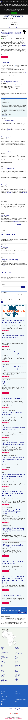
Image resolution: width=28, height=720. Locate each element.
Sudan (16, 676)
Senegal (16, 672)
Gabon (2, 660)
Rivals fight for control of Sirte (8, 200)
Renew (15, 709)
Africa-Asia (17, 695)
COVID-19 (8, 134)
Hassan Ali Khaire (16, 221)
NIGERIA (2, 79)
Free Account (20, 709)
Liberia (16, 663)
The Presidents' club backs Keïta (9, 152)
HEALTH (5, 134)
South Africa (17, 675)
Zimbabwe (3, 681)
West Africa (17, 691)
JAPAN (7, 440)
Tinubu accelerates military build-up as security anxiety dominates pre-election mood (13, 493)
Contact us (15, 708)
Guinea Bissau (4, 662)
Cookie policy (20, 718)
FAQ (19, 708)
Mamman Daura (9, 192)
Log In (7, 709)
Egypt (16, 656)
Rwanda (16, 671)
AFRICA (2, 134)
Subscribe (11, 709)
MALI (2, 150)
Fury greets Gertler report (7, 120)
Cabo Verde (3, 651)
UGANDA (3, 425)
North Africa (3, 695)
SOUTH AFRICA (3, 60)
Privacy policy (15, 718)
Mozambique (17, 669)
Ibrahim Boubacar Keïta (12, 160)
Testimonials (17, 704)
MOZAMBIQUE (4, 542)
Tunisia (2, 679)
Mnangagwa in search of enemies (11, 34)
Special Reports (4, 703)
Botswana (17, 648)
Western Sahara (4, 680)
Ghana (2, 661)
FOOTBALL (3, 364)
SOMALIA (2, 213)
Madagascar (17, 665)
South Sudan (3, 676)
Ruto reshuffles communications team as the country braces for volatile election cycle (13, 476)
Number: (12, 298)
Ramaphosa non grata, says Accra (12, 595)
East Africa (3, 691)
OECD (2, 270)
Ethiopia (16, 658)
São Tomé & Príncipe (5, 672)
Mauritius (17, 667)
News (2, 687)
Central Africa (17, 693)
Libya (2, 665)
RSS (18, 27)
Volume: (2, 298)
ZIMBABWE (3, 30)
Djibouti (2, 656)
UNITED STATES (8, 525)
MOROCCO (6, 410)
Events (16, 701)
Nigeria (2, 671)
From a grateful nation (8, 234)
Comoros (3, 653)
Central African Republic (6, 652)
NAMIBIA (3, 440)
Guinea (16, 661)
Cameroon (17, 651)
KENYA (2, 232)
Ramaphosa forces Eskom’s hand (12, 398)
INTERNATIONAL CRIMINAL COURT (10, 455)
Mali (16, 666)
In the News (17, 703)
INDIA (3, 349)
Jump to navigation (1, 2)
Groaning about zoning (6, 185)
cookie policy (12, 9)
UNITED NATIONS (9, 507)
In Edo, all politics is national (9, 82)
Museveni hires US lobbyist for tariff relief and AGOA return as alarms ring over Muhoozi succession (13, 530)
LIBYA (2, 198)
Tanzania (2, 678)
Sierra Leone (17, 674)
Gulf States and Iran (4, 696)
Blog (2, 701)
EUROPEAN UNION (12, 410)
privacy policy (6, 9)
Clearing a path (5, 215)
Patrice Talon (3, 265)
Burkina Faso (3, 649)
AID (4, 270)
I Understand (14, 12)
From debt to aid (6, 272)
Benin (2, 648)
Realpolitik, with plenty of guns (8, 168)
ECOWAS (5, 150)
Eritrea (16, 657)
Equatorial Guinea (4, 657)
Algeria (2, 647)
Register (6, 619)
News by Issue (3, 699)
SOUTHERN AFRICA (8, 349)
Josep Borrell (19, 224)
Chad (16, 652)
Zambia (16, 680)
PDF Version (12, 27)
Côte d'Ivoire (17, 655)
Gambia (16, 660)
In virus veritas (5, 62)
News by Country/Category (20, 699)
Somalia (2, 675)
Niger (16, 670)
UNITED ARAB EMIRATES (9, 574)
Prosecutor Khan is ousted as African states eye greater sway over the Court (13, 459)
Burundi (16, 649)
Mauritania (3, 667)
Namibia (2, 670)
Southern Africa (4, 693)
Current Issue (3, 688)
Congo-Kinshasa (4, 655)
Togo (16, 678)
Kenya (16, 662)
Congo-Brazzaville (18, 653)
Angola (16, 647)
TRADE (7, 379)
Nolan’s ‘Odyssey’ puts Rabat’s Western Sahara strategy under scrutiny (11, 512)
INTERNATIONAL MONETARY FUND (13, 542)
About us (10, 708)
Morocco (3, 669)
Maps (2, 704)
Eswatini (2, 658)
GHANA (3, 593)
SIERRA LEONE (3, 244)
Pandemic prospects (6, 137)
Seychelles (3, 674)
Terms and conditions (8, 718)
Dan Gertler (9, 129)
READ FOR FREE (5, 330)
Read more (4, 115)
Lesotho (2, 663)
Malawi (2, 666)
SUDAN (2, 166)
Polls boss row (5, 247)
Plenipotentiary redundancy (9, 260)
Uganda (16, 679)
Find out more (22, 612)
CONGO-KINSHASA (4, 118)
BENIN (2, 257)
